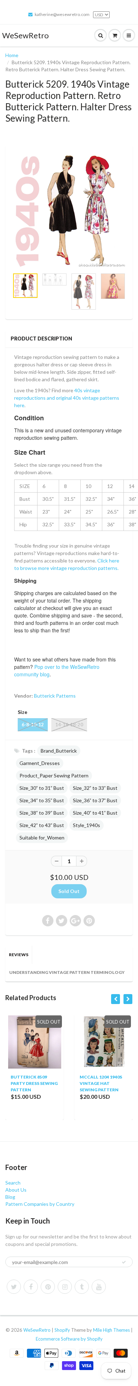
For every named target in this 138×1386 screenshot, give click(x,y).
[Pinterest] (48, 1287)
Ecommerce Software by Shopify (69, 1339)
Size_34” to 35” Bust (41, 800)
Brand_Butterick (59, 751)
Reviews (18, 954)
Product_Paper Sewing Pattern (53, 775)
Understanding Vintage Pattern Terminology (67, 972)
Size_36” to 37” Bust (95, 800)
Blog (10, 1197)
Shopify (62, 1330)
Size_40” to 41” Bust (95, 813)
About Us (16, 1190)
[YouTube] (99, 1287)
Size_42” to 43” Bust (41, 825)
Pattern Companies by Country (39, 1204)
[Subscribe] (123, 1262)
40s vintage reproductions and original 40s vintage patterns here (66, 397)
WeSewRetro (25, 35)
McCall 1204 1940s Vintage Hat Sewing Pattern (83, 1083)
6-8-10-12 (33, 724)
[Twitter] (14, 1287)
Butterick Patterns (55, 696)
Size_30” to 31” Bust (41, 788)
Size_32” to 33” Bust (95, 788)
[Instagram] (65, 1287)
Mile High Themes (111, 1330)
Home (11, 55)
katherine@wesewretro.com (62, 14)
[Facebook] (31, 1287)
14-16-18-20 (69, 724)
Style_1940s (86, 825)
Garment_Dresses (39, 763)
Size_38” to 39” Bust (41, 813)
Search (13, 1183)
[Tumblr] (82, 1287)
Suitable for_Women (41, 838)
